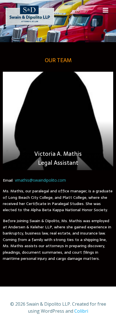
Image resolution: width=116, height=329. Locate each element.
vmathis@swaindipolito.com (40, 180)
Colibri (81, 311)
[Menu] (105, 10)
